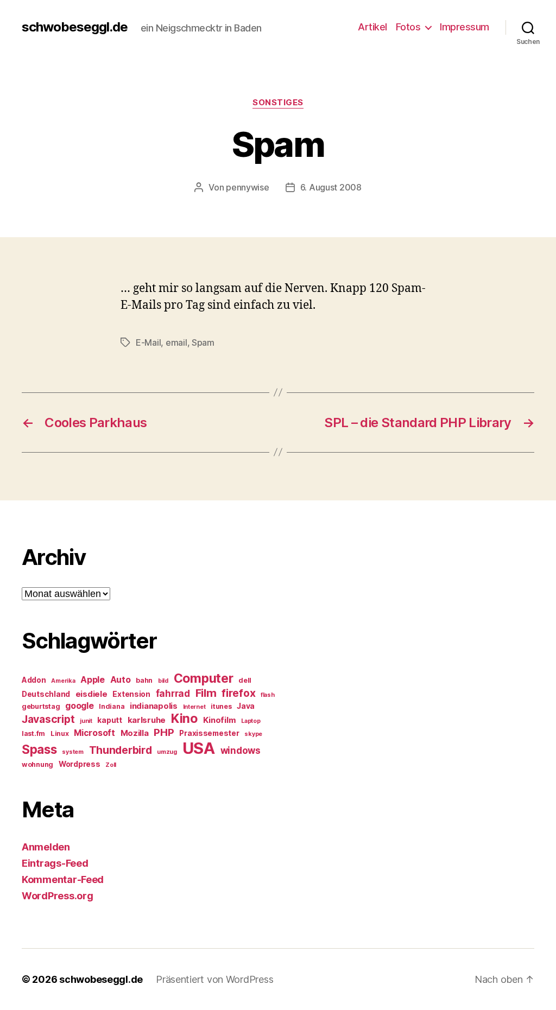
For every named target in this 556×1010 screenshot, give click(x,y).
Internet (194, 706)
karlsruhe (147, 720)
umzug (167, 751)
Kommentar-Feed (63, 879)
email (176, 342)
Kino (184, 718)
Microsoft (94, 733)
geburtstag (41, 706)
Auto (120, 680)
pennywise (247, 187)
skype (253, 734)
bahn (144, 680)
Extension (131, 694)
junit (86, 721)
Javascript (48, 719)
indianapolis (154, 706)
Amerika (63, 680)
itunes (221, 706)
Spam (203, 342)
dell (244, 680)
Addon (34, 680)
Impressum (464, 27)
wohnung (37, 764)
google (79, 706)
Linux (59, 733)
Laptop (250, 721)
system (72, 751)
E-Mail (148, 342)
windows (240, 750)
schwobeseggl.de (75, 27)
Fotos (408, 27)
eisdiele (91, 694)
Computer (203, 678)
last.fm (33, 733)
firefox (238, 693)
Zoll (110, 764)
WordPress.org (57, 895)
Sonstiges (278, 102)
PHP (164, 732)
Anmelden (46, 847)
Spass (39, 749)
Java (246, 706)
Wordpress (79, 764)
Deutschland (46, 694)
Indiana (111, 706)
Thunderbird (120, 750)
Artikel (372, 27)
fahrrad (173, 693)
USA (198, 748)
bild (163, 680)
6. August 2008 (331, 187)
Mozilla (135, 733)
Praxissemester (209, 733)
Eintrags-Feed (55, 863)
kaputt (109, 720)
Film (206, 693)
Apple (92, 680)
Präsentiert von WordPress (214, 979)
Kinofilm (219, 720)
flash (268, 694)
